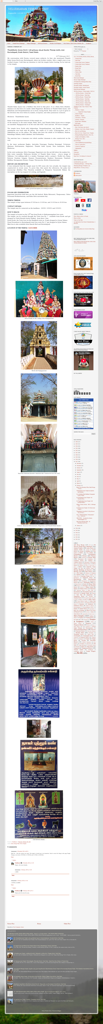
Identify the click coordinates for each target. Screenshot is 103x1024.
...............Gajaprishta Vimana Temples (82, 111)
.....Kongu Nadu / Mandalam (80, 121)
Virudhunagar (90, 649)
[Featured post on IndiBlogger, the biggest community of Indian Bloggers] (83, 328)
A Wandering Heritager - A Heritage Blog (83, 163)
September (79, 470)
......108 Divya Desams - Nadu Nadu (82, 95)
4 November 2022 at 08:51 (22, 851)
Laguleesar (82, 587)
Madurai (75, 588)
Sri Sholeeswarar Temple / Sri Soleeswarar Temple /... (86, 508)
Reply (12, 857)
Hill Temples (80, 573)
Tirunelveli (76, 637)
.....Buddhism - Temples (79, 115)
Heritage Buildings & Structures (83, 570)
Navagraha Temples (88, 598)
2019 (76, 457)
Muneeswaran (76, 593)
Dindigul (80, 563)
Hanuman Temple (90, 568)
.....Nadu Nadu (77, 60)
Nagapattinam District (79, 596)
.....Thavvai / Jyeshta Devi (79, 144)
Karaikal (81, 582)
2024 (76, 446)
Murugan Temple (85, 593)
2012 (76, 537)
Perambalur (87, 602)
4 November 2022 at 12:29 (28, 863)
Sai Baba (87, 611)
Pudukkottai (90, 604)
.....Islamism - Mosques (79, 119)
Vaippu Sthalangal (31, 43)
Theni (93, 625)
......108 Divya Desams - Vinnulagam (82, 104)
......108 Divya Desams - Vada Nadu (81, 99)
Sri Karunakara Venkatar (81, 419)
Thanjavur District (79, 625)
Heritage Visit (78, 571)
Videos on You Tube (78, 220)
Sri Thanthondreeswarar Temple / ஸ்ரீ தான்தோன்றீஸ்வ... (85, 501)
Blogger (59, 1010)
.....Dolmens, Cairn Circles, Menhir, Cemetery (84, 129)
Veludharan (17, 863)
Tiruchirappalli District (88, 635)
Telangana (86, 619)
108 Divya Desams (42, 43)
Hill (74, 573)
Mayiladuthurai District (88, 591)
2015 (76, 530)
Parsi (83, 602)
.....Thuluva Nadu (77, 72)
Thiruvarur (93, 629)
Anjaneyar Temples (78, 549)
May (78, 478)
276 (89, 545)
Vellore (82, 646)
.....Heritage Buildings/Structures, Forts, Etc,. (84, 135)
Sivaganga (81, 617)
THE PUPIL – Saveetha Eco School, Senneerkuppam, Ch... (84, 518)
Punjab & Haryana (90, 605)
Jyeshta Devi (76, 576)
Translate (84, 51)
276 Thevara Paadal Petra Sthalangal (85, 545)
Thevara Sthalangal (86, 626)
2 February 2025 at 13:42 (22, 880)
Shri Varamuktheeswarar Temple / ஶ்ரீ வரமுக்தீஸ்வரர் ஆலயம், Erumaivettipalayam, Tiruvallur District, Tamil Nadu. (39, 938)
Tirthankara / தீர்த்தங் (78, 403)
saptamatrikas (85, 614)
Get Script (79, 428)
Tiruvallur (83, 640)
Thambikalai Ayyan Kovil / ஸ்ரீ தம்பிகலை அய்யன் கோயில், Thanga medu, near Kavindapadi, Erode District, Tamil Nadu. (40, 984)
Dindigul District (87, 563)
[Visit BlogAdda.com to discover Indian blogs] (84, 229)
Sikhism (75, 617)
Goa (82, 568)
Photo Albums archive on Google (81, 216)
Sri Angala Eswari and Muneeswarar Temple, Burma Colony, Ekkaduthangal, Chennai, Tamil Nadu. (35, 945)
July (78, 474)
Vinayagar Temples (78, 649)
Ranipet (75, 608)
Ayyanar (81, 551)
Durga (87, 565)
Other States (92, 599)
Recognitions (76, 154)
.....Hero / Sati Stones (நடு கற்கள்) (81, 127)
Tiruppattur (81, 638)
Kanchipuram (77, 579)
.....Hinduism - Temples (79, 110)
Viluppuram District (87, 648)
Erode (12, 843)
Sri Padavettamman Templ (82, 408)
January (78, 525)
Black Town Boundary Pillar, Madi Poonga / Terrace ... (86, 488)
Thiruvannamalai (89, 628)
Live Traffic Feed (83, 399)
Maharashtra (93, 588)
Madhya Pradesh (89, 587)
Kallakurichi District (88, 577)
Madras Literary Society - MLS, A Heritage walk (86, 505)
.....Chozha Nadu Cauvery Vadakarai (82, 62)
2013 (76, 535)
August (78, 472)
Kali (93, 576)
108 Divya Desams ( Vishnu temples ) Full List (84, 91)
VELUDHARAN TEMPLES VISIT (28, 9)
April (78, 481)
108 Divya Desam (79, 545)
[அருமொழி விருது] (83, 288)
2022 (76, 450)
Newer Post (10, 924)
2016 (76, 528)
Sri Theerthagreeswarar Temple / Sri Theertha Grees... (84, 498)
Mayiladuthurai (77, 591)
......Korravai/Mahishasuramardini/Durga (82, 142)
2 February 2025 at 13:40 (26, 869)
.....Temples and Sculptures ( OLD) (81, 137)
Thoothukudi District (79, 634)
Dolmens (81, 565)
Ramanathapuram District (88, 607)
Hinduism (88, 573)
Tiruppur (87, 638)
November (79, 465)
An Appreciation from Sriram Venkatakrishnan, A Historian (84, 222)
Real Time (83, 428)
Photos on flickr (77, 218)
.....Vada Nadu (77, 74)
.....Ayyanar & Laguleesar (79, 146)
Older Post (67, 924)
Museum (94, 593)
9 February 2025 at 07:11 (27, 890)
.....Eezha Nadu (77, 76)
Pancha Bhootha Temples (82, 601)
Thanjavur (88, 623)
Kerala (84, 584)
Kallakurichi (76, 577)
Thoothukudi (91, 632)
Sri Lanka (76, 619)
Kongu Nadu (17, 843)
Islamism (94, 573)
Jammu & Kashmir (89, 574)
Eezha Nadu (92, 565)
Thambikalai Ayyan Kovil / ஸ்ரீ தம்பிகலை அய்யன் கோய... (86, 512)
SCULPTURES (77, 140)
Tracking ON (88, 428)
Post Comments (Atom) (18, 927)
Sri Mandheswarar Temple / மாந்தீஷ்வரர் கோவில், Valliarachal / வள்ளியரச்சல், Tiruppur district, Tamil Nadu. (37, 953)
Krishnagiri (85, 585)
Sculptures (88, 43)
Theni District (77, 626)
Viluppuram (76, 648)
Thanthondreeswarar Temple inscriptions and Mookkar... (85, 491)
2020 (76, 455)
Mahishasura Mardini (81, 590)
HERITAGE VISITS (78, 125)
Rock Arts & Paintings (79, 610)
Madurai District (83, 588)
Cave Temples (89, 552)
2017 (76, 461)
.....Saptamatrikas (77, 148)
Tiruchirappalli (77, 635)
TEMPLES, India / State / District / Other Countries (83, 107)
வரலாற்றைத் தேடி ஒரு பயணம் (80, 162)
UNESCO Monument (86, 642)
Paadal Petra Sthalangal (18, 43)
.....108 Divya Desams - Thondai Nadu (82, 97)
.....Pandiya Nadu (77, 66)
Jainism (78, 574)
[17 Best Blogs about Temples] (83, 345)
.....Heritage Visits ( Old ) (79, 138)
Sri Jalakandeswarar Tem (81, 424)
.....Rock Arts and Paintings (80, 131)
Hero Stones (88, 571)
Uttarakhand (81, 643)
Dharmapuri (87, 562)
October (78, 467)
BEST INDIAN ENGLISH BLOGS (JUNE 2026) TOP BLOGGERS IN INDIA (84, 242)
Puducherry (81, 604)
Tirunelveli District (84, 637)
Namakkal (91, 596)
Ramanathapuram (77, 607)
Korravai (79, 585)
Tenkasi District (77, 623)
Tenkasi (92, 621)
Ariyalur (87, 549)
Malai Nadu (90, 590)
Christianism (80, 559)
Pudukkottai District (78, 605)
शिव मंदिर (80, 653)
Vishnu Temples (91, 651)
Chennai (84, 556)
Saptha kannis (91, 614)
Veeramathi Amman (92, 645)
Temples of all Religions (55, 43)
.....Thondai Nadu (77, 58)
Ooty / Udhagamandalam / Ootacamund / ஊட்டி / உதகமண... (85, 515)
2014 (76, 532)
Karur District (78, 584)
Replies (14, 860)
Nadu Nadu (79, 594)
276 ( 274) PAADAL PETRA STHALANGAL (84, 56)
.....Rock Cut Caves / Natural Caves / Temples (84, 133)
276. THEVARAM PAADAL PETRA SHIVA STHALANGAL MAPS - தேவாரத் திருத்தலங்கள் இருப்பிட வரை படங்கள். (40, 991)
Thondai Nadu (80, 632)
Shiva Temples (23, 843)
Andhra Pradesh (89, 548)
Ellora (75, 566)
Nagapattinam (90, 594)
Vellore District (90, 646)
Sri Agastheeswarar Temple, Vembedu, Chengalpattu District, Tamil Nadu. (30, 999)
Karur (94, 582)
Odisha (85, 599)
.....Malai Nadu (77, 70)
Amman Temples (78, 548)
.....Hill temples (77, 123)
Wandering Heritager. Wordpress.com (82, 165)
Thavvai (88, 625)
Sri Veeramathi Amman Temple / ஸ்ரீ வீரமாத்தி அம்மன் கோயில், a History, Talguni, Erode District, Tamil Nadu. (38, 976)
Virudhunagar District (78, 651)
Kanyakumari (84, 581)
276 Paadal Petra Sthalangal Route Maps (82, 81)
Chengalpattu (77, 554)
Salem (92, 612)
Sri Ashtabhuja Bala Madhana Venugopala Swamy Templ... (86, 494)
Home (8, 43)
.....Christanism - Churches (80, 117)
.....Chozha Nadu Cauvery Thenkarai (82, 64)
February (79, 485)
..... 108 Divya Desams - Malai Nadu (82, 101)
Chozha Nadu (92, 557)
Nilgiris (80, 599)
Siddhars (76, 150)
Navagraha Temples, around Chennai (82, 87)
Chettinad (84, 557)
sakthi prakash (78, 175)
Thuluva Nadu (90, 634)
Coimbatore (90, 559)
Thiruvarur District (80, 631)
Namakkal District (78, 598)
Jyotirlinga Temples (78, 83)
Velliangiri (77, 646)
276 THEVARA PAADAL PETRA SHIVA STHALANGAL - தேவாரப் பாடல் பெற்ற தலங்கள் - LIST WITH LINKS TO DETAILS (35, 933)
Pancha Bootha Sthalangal (79, 89)
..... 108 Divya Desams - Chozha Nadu (82, 93)
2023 (76, 448)
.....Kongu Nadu (77, 68)
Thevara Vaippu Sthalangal (79, 79)
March (78, 483)
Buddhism (88, 551)
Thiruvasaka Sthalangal (79, 77)
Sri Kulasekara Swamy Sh (82, 413)
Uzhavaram (76, 152)
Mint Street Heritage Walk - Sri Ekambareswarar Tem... (83, 522)
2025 (76, 444)
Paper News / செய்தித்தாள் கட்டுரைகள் (82, 156)
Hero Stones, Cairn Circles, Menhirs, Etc (74, 43)
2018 (76, 459)
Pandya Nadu (93, 601)
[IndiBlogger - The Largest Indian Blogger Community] (83, 318)
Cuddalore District (78, 562)
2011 (76, 539)
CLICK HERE (32, 228)
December (79, 463)
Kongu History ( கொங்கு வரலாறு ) (81, 167)
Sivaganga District (89, 617)
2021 (76, 452)
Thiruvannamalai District (80, 629)
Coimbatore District (78, 560)
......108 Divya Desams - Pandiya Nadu (82, 103)
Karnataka (87, 582)
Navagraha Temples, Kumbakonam (81, 85)
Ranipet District (83, 608)
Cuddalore (90, 560)
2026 (76, 441)
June (78, 476)
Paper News (78, 602)
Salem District (77, 614)
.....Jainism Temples (78, 113)
